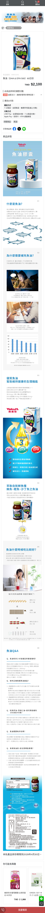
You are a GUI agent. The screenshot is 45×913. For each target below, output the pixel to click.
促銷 (5, 95)
